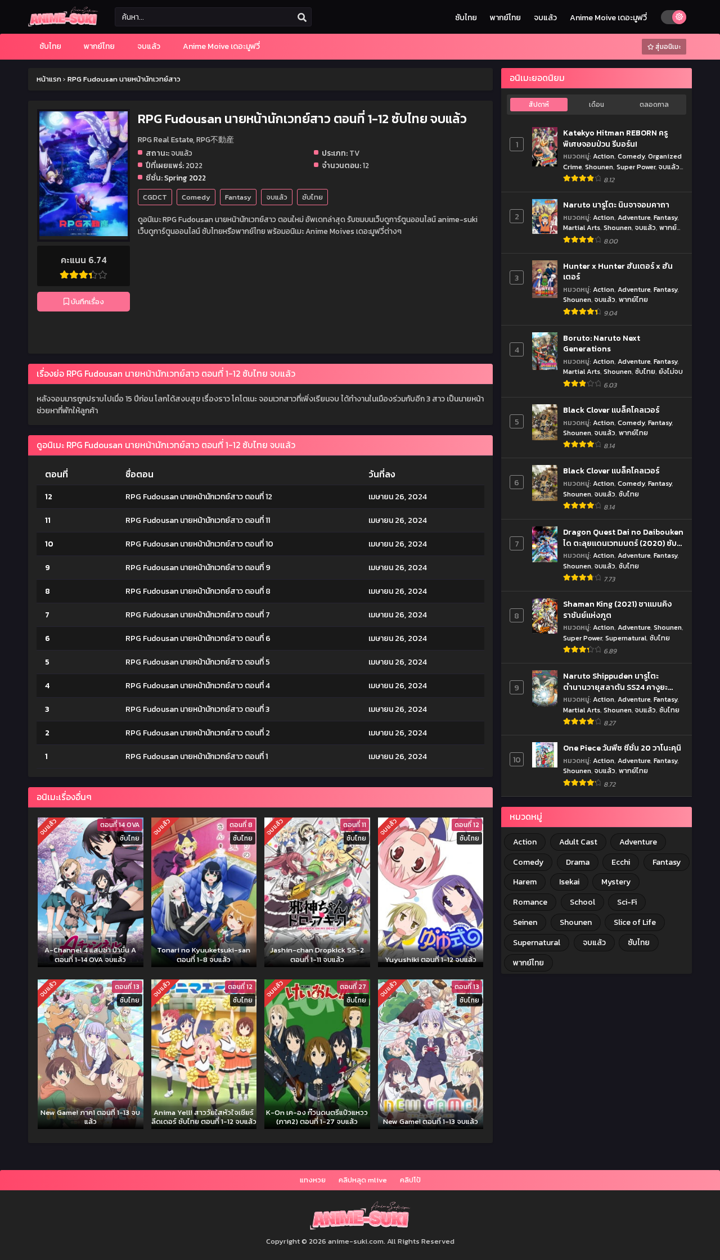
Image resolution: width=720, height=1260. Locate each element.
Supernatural (625, 638)
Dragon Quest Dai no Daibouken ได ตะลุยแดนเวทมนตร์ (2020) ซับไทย (623, 538)
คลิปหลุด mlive (363, 1180)
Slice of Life (635, 922)
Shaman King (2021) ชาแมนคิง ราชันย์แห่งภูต (617, 610)
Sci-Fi (627, 902)
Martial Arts (581, 227)
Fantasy (238, 197)
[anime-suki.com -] (63, 24)
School (582, 902)
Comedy (196, 197)
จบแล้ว (545, 18)
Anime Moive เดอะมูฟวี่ (608, 18)
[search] (302, 17)
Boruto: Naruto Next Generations (601, 344)
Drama (578, 862)
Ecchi (620, 862)
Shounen (599, 166)
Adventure (634, 217)
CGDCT (155, 197)
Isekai (569, 882)
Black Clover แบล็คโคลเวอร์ (611, 410)
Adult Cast (578, 842)
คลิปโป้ (410, 1180)
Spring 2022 (185, 177)
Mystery (616, 882)
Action (603, 156)
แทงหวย (313, 1180)
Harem (525, 882)
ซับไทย (466, 18)
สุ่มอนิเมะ (667, 47)
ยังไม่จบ (671, 371)
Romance (530, 902)
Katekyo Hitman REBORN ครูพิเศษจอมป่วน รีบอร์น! (615, 139)
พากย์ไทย (505, 18)
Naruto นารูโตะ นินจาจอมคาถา (616, 205)
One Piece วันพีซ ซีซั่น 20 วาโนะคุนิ (622, 748)
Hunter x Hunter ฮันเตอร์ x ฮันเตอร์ (618, 272)
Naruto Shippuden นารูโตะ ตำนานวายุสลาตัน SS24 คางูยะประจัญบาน (615, 682)
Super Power (635, 166)
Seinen (525, 922)
